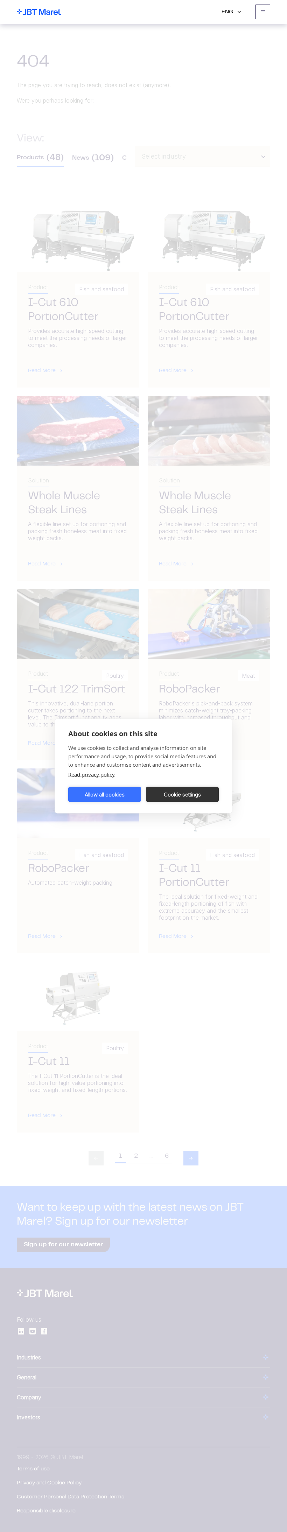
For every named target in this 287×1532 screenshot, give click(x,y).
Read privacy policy (91, 774)
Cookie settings (182, 794)
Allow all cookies (105, 794)
